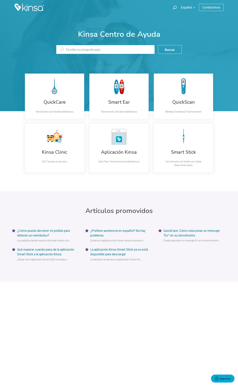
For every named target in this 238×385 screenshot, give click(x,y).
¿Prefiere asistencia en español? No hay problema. (117, 233)
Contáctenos (211, 7)
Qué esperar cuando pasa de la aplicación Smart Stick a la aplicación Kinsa (45, 252)
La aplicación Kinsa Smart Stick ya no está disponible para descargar (119, 252)
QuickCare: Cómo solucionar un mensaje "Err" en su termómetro (191, 233)
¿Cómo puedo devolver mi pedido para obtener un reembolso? (43, 233)
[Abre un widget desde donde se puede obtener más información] (223, 379)
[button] (173, 7)
